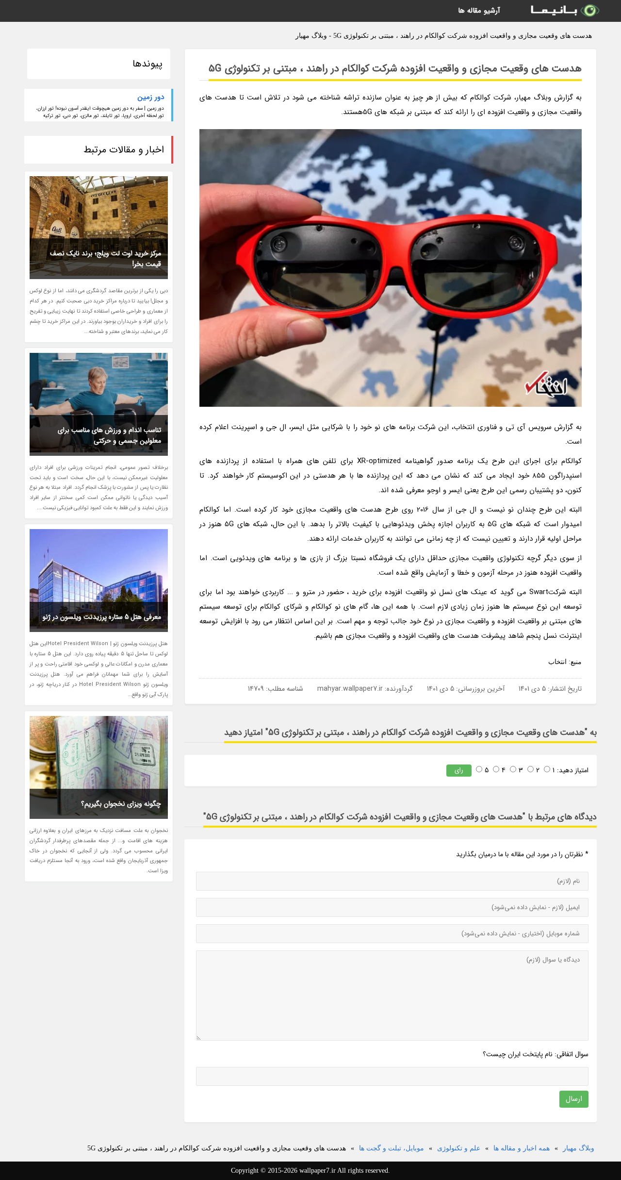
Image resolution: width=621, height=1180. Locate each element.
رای (459, 770)
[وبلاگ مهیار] (564, 10)
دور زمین (151, 97)
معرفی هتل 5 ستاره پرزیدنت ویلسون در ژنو (102, 617)
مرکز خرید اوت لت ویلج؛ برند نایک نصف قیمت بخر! (105, 258)
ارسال (574, 1099)
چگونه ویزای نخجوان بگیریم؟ (121, 803)
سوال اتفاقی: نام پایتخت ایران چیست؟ (535, 1054)
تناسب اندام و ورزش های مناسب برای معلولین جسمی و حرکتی (109, 435)
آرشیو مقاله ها (479, 11)
